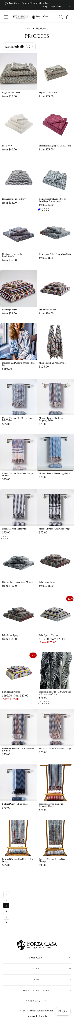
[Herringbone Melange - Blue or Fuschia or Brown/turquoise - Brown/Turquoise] (47, 209)
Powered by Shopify (37, 1015)
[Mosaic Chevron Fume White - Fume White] (6, 537)
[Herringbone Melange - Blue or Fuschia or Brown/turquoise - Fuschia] (43, 209)
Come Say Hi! (36, 1001)
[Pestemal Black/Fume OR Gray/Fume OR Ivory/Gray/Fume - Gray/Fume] (43, 702)
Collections (39, 28)
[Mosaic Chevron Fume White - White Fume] (2, 537)
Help (36, 968)
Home (28, 28)
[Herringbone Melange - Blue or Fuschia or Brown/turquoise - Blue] (39, 209)
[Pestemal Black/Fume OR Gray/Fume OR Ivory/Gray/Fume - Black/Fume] (39, 702)
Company (36, 957)
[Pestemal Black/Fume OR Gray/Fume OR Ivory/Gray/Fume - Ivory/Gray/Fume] (47, 702)
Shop (36, 979)
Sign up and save (36, 990)
